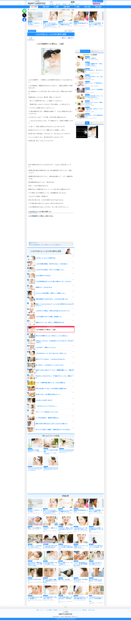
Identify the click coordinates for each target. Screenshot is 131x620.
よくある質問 (48, 610)
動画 (87, 122)
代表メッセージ (40, 610)
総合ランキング (94, 51)
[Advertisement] (50, 152)
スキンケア (39, 9)
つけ (78, 4)
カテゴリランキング (85, 51)
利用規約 (55, 610)
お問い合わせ (91, 610)
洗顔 (52, 4)
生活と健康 (33, 9)
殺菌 (65, 4)
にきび (59, 4)
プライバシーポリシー (64, 610)
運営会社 (84, 610)
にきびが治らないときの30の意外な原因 (50, 9)
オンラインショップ (76, 610)
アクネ (71, 4)
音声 (91, 122)
